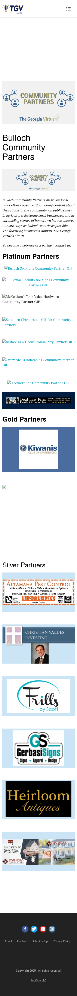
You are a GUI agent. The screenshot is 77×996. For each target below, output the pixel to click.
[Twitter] (34, 929)
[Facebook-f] (25, 929)
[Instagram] (52, 929)
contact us (62, 245)
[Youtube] (43, 929)
